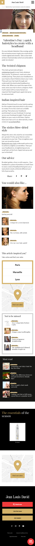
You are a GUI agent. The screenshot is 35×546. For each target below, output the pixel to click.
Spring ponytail (7, 214)
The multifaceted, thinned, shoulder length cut (21, 348)
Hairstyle (5, 32)
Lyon (17, 279)
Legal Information (13, 536)
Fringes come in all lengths (21, 332)
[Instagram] (16, 526)
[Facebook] (16, 176)
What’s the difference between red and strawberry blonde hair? (21, 376)
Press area (23, 536)
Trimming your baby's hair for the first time (21, 367)
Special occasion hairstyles (18, 32)
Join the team (17, 511)
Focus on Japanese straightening (18, 340)
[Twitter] (26, 176)
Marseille (17, 272)
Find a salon (9, 533)
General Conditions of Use (22, 533)
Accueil (3, 6)
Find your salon (17, 305)
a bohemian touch (8, 72)
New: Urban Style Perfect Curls (20, 324)
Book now (18, 504)
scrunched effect (14, 122)
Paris (17, 265)
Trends (17, 35)
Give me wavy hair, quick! (18, 243)
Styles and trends (8, 35)
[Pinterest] (21, 176)
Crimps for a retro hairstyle (19, 223)
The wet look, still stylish (18, 233)
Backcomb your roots (9, 143)
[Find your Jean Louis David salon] (2, 2)
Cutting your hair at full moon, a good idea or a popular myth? (21, 395)
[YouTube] (23, 526)
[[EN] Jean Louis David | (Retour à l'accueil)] (18, 2)
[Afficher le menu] (32, 2)
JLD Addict (17, 518)
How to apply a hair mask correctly (19, 386)
